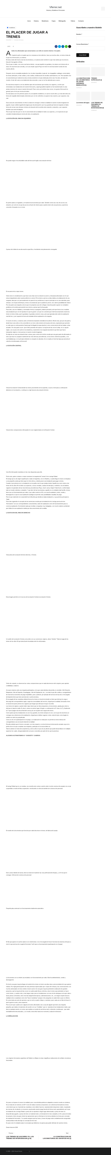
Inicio (29, 21)
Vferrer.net (55, 7)
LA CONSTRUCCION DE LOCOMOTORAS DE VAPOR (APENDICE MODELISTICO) (83, 81)
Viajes (54, 21)
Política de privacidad (36, 1151)
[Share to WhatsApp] (66, 46)
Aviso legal (26, 1151)
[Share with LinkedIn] (62, 46)
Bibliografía (62, 21)
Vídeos (73, 21)
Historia (36, 21)
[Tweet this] (59, 46)
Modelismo (45, 21)
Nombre (79, 34)
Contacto (81, 21)
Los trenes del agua (82, 102)
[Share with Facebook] (56, 46)
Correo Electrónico (82, 44)
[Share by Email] (69, 46)
